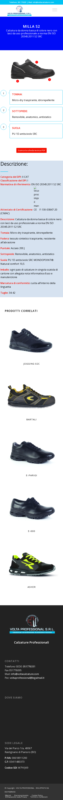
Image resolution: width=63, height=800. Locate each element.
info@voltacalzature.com (25, 674)
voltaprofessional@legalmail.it (27, 678)
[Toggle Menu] (54, 9)
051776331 (29, 666)
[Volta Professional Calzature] (26, 10)
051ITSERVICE (10, 792)
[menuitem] (8, 795)
